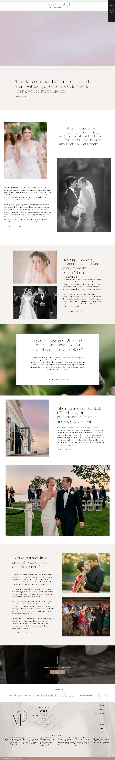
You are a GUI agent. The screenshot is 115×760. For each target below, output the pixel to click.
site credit (24, 758)
